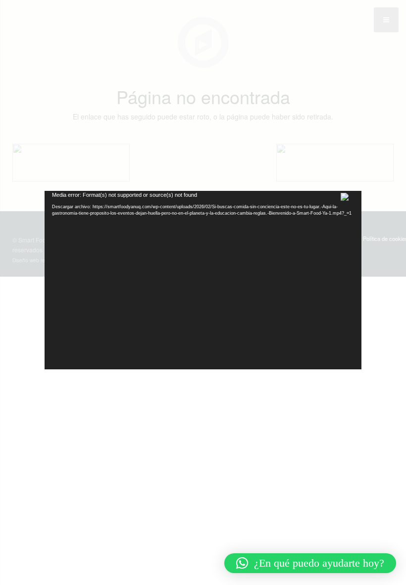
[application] (203, 280)
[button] (310, 563)
